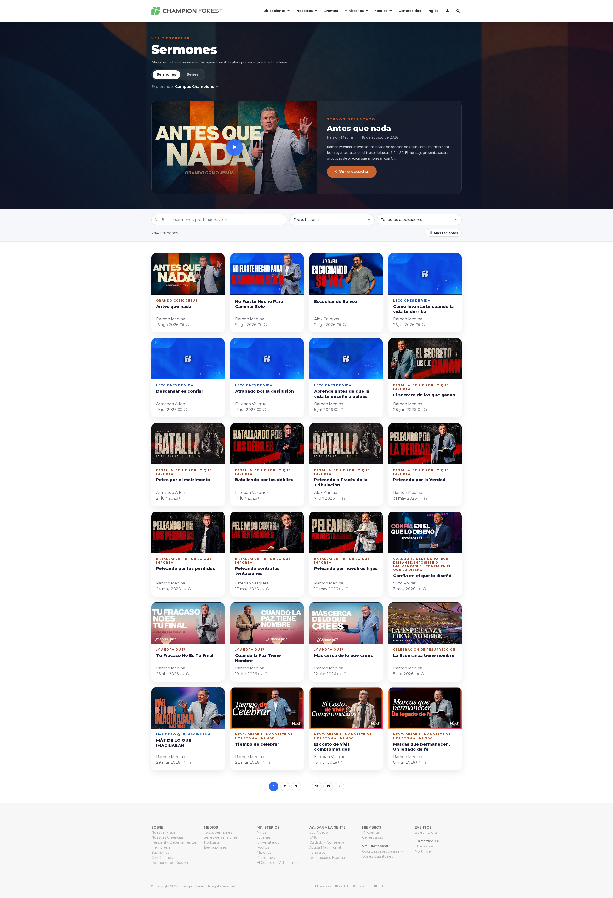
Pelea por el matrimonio (183, 479)
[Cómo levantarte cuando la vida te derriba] (425, 273)
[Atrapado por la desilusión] (267, 358)
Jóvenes (264, 837)
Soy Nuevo (318, 832)
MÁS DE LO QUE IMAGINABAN (173, 743)
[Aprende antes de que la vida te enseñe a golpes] (346, 358)
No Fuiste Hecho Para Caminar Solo (259, 304)
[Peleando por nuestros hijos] (346, 532)
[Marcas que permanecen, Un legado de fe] (425, 708)
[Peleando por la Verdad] (425, 443)
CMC (313, 837)
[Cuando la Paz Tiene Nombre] (267, 623)
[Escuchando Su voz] (346, 273)
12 (317, 786)
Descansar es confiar (179, 391)
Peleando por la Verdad (419, 479)
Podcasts (212, 842)
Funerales (317, 852)
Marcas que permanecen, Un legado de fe (421, 747)
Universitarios (268, 842)
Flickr (381, 886)
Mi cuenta (370, 832)
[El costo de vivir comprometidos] (346, 708)
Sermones (184, 49)
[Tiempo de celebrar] (267, 708)
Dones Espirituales (377, 856)
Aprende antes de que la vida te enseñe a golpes (341, 394)
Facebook (325, 886)
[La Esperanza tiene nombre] (425, 623)
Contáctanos (162, 857)
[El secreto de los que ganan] (425, 358)
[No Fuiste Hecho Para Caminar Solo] (267, 273)
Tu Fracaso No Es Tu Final (184, 655)
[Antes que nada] (234, 147)
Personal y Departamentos (174, 842)
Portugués (266, 857)
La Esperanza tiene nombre (423, 655)
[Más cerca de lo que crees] (346, 623)
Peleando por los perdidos (185, 568)
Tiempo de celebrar (257, 744)
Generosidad (409, 11)
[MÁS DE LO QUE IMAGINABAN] (188, 708)
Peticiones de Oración (169, 862)
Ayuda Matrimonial (325, 847)
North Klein (424, 851)
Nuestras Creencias (167, 837)
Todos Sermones (218, 832)
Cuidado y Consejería (326, 842)
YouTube (344, 886)
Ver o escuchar (354, 171)
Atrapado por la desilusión (264, 391)
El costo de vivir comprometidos (332, 747)
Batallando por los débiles (264, 479)
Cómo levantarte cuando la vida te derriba (423, 309)
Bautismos (160, 852)
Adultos (263, 847)
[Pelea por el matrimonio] (188, 443)
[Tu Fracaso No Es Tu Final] (188, 623)
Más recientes (446, 233)
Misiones (264, 852)
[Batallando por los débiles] (267, 443)
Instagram (363, 886)
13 (328, 786)
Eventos (331, 11)
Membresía (160, 847)
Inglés (433, 11)
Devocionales (215, 847)
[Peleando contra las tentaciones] (267, 532)
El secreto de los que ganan (424, 395)
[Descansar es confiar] (188, 358)
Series (193, 74)
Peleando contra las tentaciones (257, 571)
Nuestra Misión (163, 832)
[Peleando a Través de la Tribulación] (346, 443)
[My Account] (446, 10)
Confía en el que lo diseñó (422, 575)
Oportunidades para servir (383, 851)
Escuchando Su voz (335, 301)
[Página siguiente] (339, 786)
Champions (424, 846)
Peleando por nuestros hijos (346, 568)
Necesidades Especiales (329, 857)
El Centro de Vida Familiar (278, 862)
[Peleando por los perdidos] (188, 532)
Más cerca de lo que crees (343, 655)
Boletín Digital (426, 832)
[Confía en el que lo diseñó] (425, 532)
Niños (261, 832)
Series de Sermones (221, 837)
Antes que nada (359, 128)
